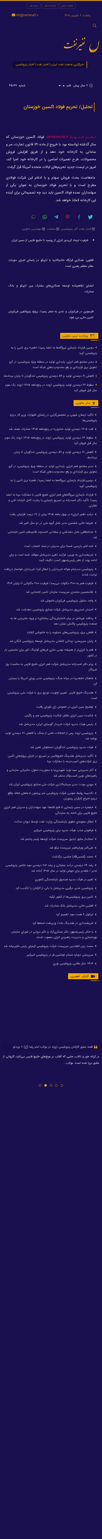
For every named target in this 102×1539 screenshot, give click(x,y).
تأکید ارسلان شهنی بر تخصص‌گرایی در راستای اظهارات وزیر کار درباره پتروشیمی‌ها (53, 417)
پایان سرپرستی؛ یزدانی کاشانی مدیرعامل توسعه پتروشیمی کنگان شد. (51, 641)
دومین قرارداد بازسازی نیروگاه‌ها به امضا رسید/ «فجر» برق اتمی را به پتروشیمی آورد (54, 350)
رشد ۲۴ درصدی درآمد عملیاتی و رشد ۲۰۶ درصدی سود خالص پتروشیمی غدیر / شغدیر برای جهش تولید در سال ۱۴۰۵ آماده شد (51, 868)
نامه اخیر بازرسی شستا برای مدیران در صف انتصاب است (59, 546)
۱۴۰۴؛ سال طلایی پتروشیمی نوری (73, 963)
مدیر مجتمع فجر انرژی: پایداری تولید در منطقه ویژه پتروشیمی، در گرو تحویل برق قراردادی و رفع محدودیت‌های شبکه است (53, 364)
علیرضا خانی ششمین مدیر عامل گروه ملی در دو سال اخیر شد (56, 523)
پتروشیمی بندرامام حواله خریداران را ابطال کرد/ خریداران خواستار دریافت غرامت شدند (50, 572)
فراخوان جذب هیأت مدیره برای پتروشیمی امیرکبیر (64, 830)
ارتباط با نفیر (50, 5)
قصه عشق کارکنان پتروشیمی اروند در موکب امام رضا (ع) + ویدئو (53, 1046)
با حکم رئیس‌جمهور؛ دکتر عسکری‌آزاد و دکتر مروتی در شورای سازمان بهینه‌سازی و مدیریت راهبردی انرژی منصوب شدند (54, 934)
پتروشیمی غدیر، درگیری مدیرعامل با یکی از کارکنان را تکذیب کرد (55, 888)
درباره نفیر (34, 5)
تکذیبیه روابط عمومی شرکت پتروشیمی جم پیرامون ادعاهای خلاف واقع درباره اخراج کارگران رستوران (52, 796)
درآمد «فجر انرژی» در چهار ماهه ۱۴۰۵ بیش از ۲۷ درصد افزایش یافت (52, 514)
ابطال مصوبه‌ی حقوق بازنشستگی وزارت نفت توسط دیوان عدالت (54, 821)
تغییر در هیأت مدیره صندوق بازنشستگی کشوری (64, 879)
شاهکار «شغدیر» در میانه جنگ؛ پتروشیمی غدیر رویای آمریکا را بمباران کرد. (53, 681)
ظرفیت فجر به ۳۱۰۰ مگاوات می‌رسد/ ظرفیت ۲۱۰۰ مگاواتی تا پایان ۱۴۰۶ (50, 583)
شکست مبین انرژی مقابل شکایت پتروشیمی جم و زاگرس (59, 715)
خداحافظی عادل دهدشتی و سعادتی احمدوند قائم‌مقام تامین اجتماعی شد (52, 535)
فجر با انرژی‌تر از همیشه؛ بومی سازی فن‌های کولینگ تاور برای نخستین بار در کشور (50, 652)
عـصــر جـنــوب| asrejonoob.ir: (71, 137)
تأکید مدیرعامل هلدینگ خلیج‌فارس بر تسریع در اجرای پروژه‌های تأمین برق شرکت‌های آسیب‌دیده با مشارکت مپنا (52, 759)
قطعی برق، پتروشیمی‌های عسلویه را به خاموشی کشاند (60, 632)
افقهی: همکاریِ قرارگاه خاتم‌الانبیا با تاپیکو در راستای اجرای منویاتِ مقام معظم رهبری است (51, 263)
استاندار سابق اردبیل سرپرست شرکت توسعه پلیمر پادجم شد (57, 839)
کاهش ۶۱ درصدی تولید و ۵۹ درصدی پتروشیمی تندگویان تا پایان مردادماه (49, 376)
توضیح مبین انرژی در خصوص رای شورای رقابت (65, 706)
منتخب (51, 228)
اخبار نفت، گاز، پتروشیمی (76, 228)
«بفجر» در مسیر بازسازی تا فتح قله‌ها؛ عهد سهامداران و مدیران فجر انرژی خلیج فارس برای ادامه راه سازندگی (50, 810)
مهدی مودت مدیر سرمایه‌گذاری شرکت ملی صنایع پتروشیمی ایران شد (51, 784)
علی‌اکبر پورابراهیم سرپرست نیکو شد (71, 847)
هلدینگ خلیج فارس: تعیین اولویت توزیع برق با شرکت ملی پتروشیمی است (52, 695)
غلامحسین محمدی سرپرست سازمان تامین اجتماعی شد (60, 592)
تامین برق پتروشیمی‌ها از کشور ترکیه (71, 896)
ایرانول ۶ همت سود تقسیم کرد (75, 914)
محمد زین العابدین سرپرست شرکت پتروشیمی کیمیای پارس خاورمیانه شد (49, 946)
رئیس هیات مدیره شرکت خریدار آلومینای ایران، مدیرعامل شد (56, 724)
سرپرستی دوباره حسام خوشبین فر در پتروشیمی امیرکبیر (60, 954)
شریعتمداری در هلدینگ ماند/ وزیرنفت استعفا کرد (63, 923)
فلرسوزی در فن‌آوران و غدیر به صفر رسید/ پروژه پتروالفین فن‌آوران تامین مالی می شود (51, 314)
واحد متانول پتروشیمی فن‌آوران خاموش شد (67, 600)
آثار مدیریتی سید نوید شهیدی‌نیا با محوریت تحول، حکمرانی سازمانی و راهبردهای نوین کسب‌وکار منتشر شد (52, 773)
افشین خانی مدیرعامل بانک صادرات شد (69, 905)
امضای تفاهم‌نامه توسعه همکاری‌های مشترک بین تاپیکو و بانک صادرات (51, 288)
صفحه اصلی (67, 5)
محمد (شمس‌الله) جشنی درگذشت (73, 856)
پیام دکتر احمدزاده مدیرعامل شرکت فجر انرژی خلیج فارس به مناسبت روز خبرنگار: (51, 667)
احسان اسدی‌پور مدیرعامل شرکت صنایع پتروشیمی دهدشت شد (55, 609)
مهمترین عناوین (31, 228)
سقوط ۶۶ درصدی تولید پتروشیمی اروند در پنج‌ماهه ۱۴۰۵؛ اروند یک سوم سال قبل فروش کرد (51, 387)
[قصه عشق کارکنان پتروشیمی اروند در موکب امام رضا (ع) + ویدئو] (51, 1013)
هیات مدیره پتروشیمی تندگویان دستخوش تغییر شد (62, 747)
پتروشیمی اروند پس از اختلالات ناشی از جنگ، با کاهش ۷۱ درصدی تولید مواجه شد (51, 736)
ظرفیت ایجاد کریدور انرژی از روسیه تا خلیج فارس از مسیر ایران (50, 240)
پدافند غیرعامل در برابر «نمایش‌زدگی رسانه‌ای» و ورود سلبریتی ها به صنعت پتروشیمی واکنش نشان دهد (53, 621)
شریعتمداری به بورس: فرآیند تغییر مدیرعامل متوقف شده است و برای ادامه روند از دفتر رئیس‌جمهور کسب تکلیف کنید (53, 557)
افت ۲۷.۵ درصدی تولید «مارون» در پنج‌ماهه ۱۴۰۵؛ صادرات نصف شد (51, 429)
